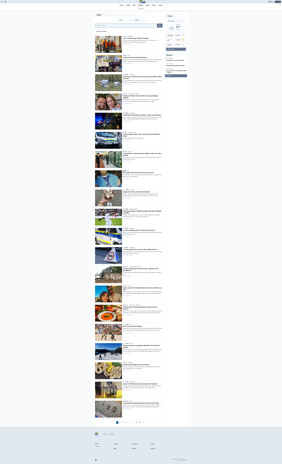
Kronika (130, 401)
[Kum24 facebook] (5, 1)
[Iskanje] (280, 5)
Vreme (170, 16)
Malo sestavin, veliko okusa (134, 305)
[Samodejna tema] (265, 2)
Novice (129, 151)
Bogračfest (130, 36)
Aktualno (169, 55)
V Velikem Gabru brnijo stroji (135, 266)
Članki (120, 20)
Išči (160, 25)
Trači (128, 170)
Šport (128, 55)
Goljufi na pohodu (132, 132)
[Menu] (2, 2)
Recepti (137, 20)
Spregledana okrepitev (133, 209)
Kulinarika (130, 362)
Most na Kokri (131, 228)
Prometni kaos (132, 74)
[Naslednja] (143, 422)
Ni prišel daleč (131, 247)
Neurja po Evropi (132, 113)
